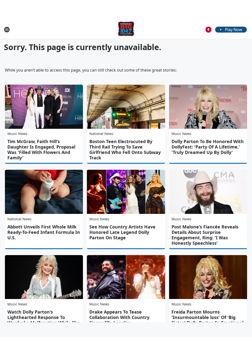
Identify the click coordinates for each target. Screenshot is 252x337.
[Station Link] (126, 29)
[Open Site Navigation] (7, 30)
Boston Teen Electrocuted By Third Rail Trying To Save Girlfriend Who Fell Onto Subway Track (125, 149)
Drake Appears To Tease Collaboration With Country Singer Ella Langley (119, 317)
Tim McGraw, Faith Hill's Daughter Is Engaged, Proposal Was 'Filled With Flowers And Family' (41, 149)
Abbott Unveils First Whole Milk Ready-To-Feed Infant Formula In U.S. (43, 232)
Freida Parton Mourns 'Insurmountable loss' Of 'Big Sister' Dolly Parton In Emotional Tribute (207, 320)
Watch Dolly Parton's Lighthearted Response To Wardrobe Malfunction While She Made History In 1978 (43, 320)
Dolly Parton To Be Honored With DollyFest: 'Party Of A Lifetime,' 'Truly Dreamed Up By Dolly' (208, 147)
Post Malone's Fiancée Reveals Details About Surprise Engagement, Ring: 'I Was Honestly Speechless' (205, 235)
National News (101, 133)
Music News (17, 133)
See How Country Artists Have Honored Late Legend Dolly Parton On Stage (122, 232)
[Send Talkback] (208, 30)
